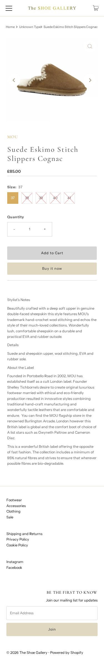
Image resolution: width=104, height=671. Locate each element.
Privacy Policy (17, 539)
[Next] (90, 80)
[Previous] (14, 80)
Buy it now (52, 268)
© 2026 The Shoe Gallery (26, 653)
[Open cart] (96, 8)
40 (55, 198)
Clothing (13, 511)
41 (69, 198)
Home (10, 27)
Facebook (14, 567)
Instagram (14, 562)
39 (41, 198)
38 (27, 198)
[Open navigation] (8, 8)
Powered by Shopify (66, 653)
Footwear (14, 500)
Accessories (16, 506)
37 (13, 198)
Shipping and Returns (24, 534)
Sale (9, 517)
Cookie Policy (17, 545)
